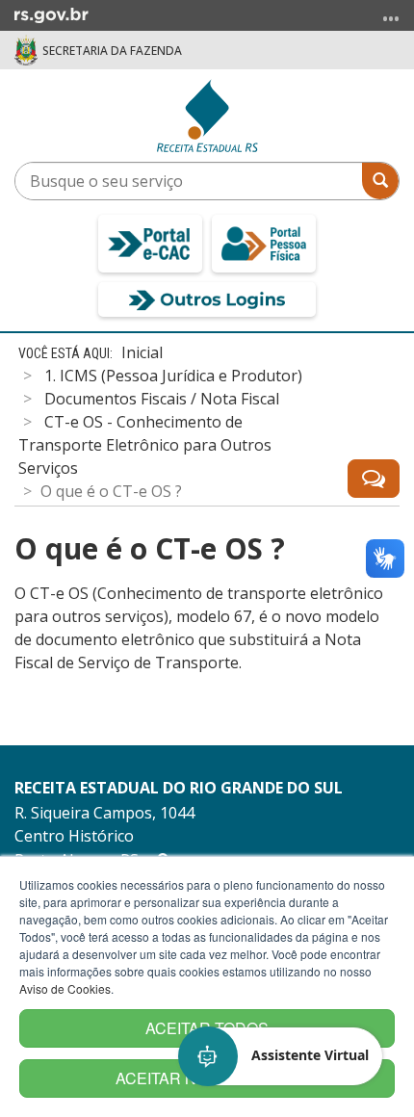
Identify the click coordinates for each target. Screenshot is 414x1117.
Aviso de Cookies (65, 988)
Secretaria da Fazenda (112, 50)
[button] (281, 1056)
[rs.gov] (51, 13)
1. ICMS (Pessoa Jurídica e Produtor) (173, 375)
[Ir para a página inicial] (207, 115)
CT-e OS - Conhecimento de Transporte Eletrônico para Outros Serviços (145, 445)
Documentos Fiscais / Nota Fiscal (161, 398)
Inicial (142, 352)
